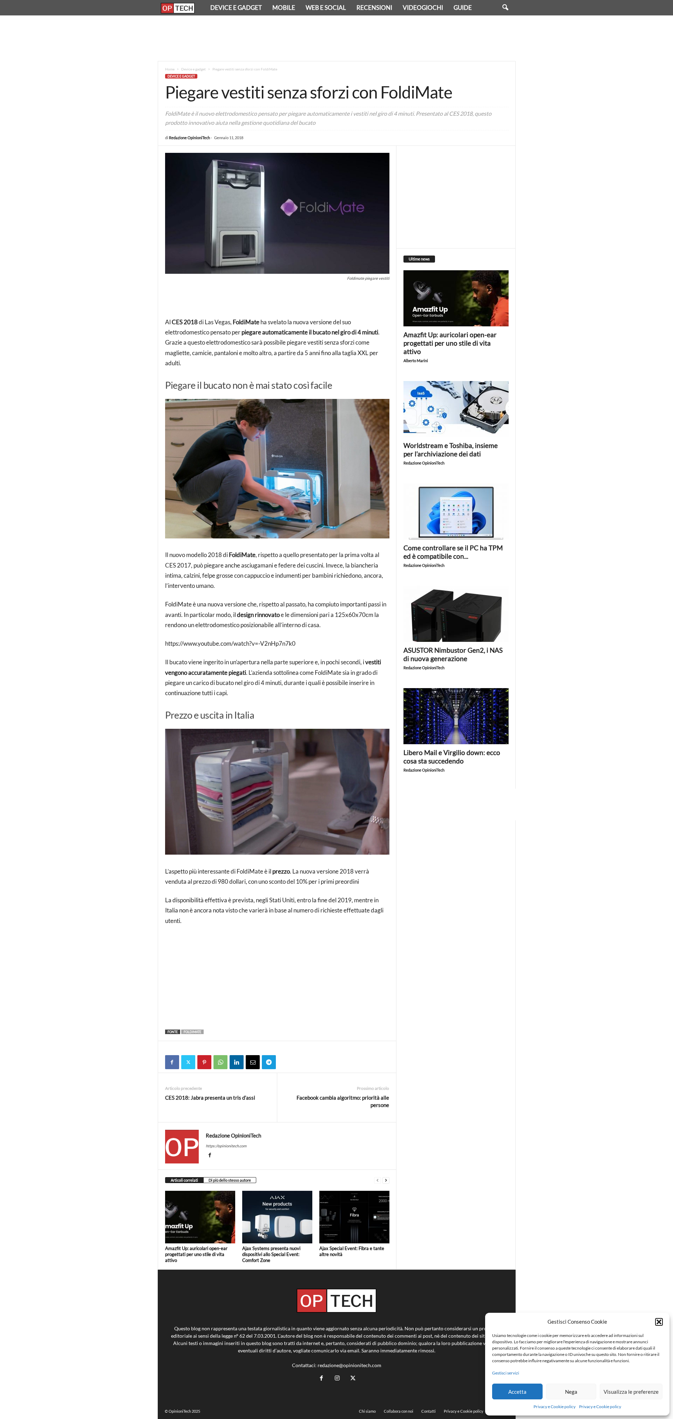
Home (170, 69)
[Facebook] (172, 1062)
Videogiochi (423, 7)
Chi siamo (367, 1411)
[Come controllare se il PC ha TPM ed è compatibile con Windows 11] (456, 511)
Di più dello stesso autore (230, 1180)
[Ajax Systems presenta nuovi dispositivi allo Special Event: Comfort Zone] (277, 1217)
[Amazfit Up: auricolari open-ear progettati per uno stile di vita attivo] (200, 1217)
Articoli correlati (184, 1180)
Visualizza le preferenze (631, 1392)
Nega (571, 1392)
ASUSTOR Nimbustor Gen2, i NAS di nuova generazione (453, 654)
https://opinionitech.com (226, 1145)
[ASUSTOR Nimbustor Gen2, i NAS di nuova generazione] (456, 614)
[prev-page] (377, 1180)
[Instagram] (337, 1378)
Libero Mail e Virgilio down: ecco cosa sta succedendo (451, 756)
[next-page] (385, 1180)
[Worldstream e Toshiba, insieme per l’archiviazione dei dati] (456, 409)
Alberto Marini (415, 360)
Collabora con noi (398, 1411)
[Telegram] (269, 1062)
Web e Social (326, 7)
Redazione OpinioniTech (189, 137)
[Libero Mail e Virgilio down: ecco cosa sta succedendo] (456, 716)
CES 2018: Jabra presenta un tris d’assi (210, 1097)
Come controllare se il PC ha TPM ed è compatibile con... (453, 552)
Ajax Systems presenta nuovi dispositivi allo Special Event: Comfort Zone (271, 1254)
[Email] (253, 1062)
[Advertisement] (336, 38)
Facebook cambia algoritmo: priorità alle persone (343, 1101)
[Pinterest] (204, 1062)
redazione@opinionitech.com (349, 1365)
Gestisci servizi (505, 1373)
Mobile (283, 7)
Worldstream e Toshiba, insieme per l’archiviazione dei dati (450, 449)
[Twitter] (188, 1062)
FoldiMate (192, 1032)
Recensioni (374, 7)
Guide (463, 7)
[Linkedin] (237, 1062)
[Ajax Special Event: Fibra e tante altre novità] (354, 1217)
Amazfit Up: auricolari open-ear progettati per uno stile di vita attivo (196, 1254)
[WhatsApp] (220, 1062)
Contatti (428, 1411)
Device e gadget (236, 7)
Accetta (517, 1392)
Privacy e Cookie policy (554, 1406)
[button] (658, 1321)
